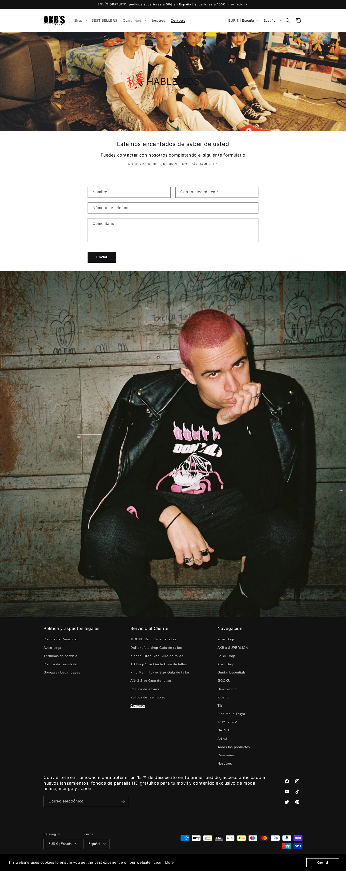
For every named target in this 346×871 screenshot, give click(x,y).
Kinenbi (223, 697)
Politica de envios (144, 689)
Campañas (226, 755)
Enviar (102, 257)
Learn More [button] (163, 862)
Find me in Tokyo (231, 714)
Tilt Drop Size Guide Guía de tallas (158, 664)
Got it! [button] (322, 862)
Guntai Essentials (231, 672)
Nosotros (224, 763)
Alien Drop (225, 664)
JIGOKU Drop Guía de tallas (153, 639)
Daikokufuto (227, 689)
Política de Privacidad (61, 639)
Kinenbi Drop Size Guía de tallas (156, 656)
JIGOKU (224, 680)
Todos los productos (233, 747)
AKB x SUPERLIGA (232, 647)
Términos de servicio (60, 656)
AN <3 (222, 739)
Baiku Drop (226, 656)
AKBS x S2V (227, 722)
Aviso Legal (53, 647)
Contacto (137, 705)
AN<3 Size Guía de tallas (150, 680)
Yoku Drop (225, 639)
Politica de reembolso (61, 664)
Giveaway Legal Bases (62, 672)
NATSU (223, 730)
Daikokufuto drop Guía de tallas (156, 647)
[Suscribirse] (123, 801)
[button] (80, 20)
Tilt (219, 705)
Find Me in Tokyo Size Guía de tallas (160, 672)
